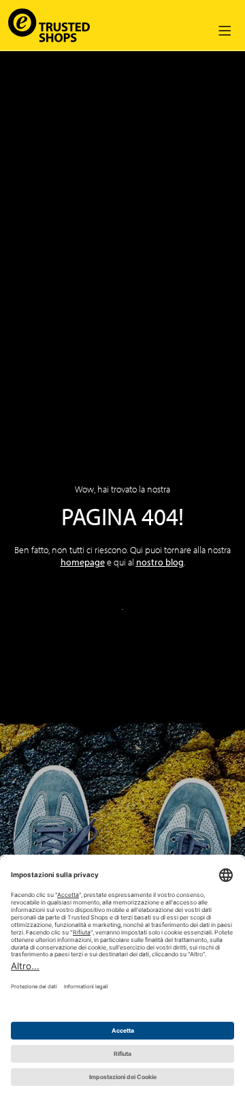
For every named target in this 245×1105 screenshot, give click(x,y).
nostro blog (160, 562)
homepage (83, 562)
